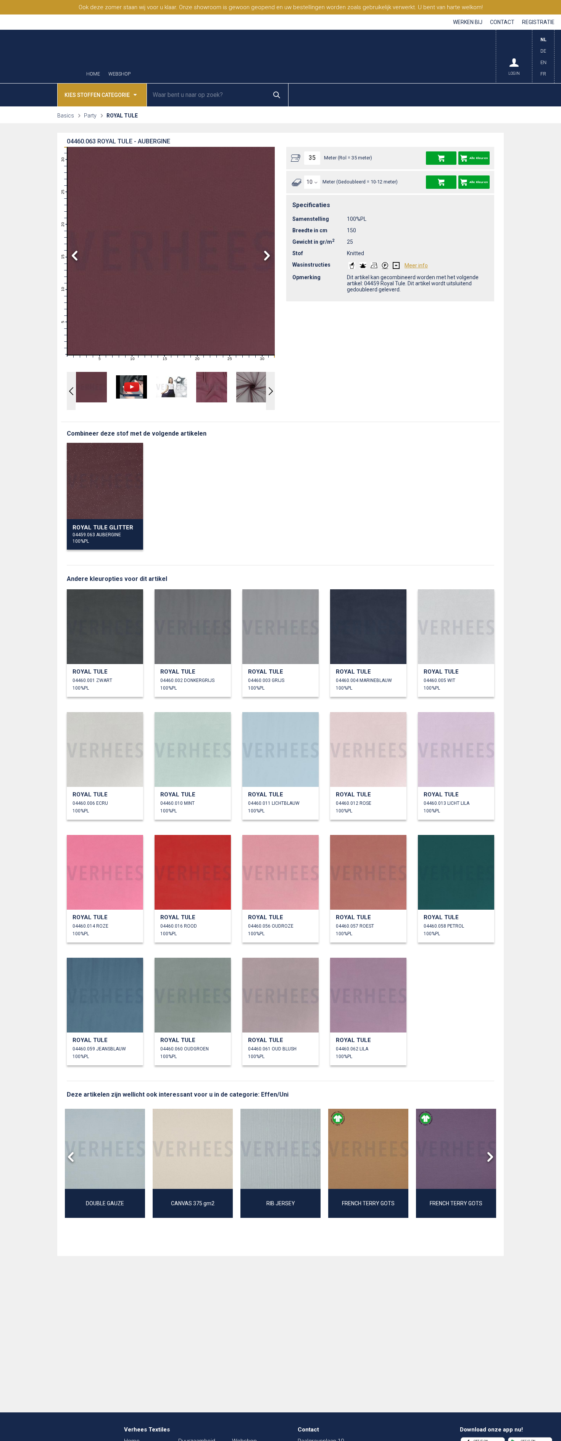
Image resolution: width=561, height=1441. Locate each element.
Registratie (538, 22)
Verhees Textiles (41, 56)
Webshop (119, 74)
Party (90, 116)
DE (543, 51)
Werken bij (467, 22)
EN (543, 62)
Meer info (416, 265)
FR (543, 74)
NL (543, 39)
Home (93, 74)
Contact (502, 22)
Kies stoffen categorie (97, 95)
